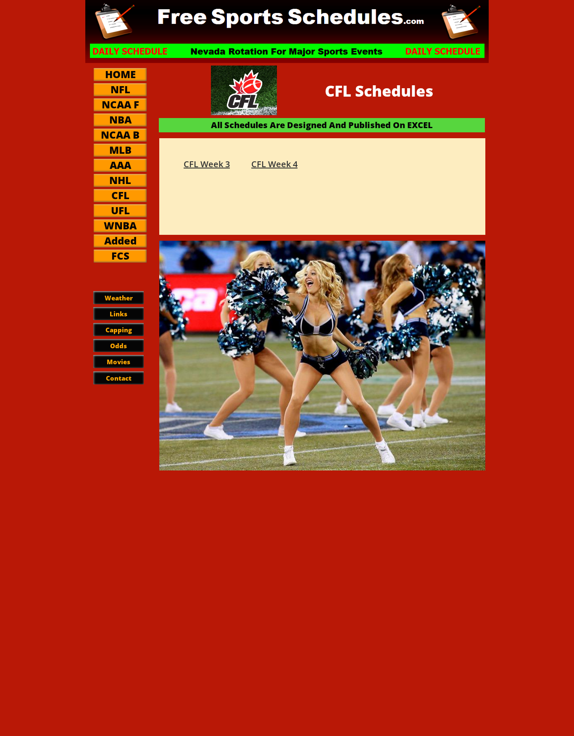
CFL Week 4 (274, 164)
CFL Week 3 (207, 164)
